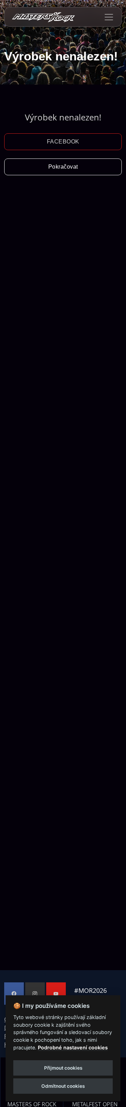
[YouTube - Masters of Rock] (56, 993)
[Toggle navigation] (109, 17)
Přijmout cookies (63, 1068)
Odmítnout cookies (63, 1086)
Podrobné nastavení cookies (73, 1047)
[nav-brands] (43, 17)
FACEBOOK (63, 142)
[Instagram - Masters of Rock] (35, 993)
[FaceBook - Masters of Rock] (14, 993)
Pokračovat (63, 167)
